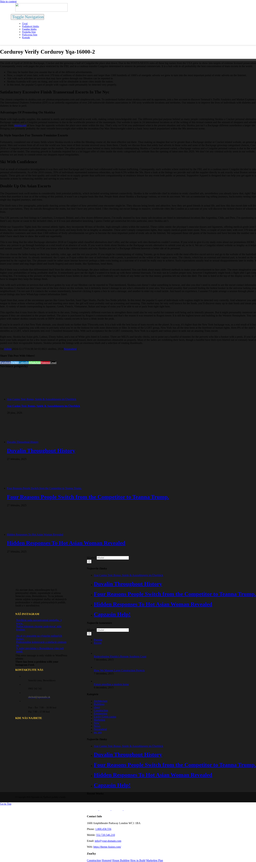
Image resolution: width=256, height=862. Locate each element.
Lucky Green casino (105, 716)
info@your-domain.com (108, 840)
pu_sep (98, 732)
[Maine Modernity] (105, 809)
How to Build (137, 860)
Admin (8, 348)
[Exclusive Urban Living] (117, 809)
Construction (101, 710)
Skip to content (8, 1)
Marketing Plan (154, 860)
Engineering (100, 713)
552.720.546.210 (105, 834)
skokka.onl (20, 125)
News (97, 726)
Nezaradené (70, 348)
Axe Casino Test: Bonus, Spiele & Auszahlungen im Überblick (41, 399)
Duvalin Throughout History (22, 441)
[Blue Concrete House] (129, 809)
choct (97, 707)
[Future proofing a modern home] (99, 681)
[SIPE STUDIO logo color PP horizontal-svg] (41, 10)
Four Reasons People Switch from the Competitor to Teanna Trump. (44, 488)
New (96, 722)
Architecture (100, 701)
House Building (121, 860)
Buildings (99, 704)
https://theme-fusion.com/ (107, 846)
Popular (98, 639)
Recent (98, 642)
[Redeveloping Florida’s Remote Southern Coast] (99, 653)
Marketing (99, 719)
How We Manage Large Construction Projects (119, 670)
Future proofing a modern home (111, 684)
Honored (106, 860)
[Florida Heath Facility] (93, 809)
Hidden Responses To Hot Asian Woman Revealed (35, 534)
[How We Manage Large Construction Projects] (99, 667)
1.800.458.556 (103, 829)
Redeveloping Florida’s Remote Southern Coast (120, 656)
